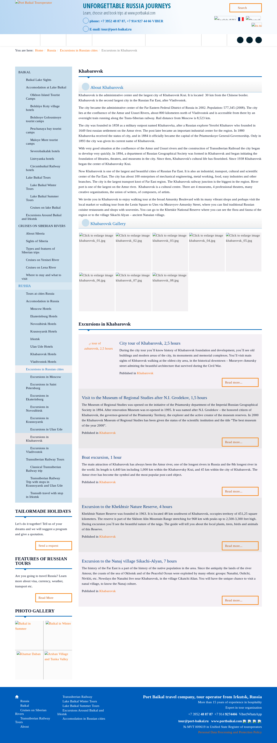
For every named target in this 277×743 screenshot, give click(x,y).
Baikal (82, 40)
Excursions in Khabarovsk (37, 438)
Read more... (233, 382)
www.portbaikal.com (226, 721)
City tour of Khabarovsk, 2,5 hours (149, 343)
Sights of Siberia (37, 241)
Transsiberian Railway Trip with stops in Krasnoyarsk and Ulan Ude (44, 481)
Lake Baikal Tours (38, 177)
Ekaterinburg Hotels (43, 316)
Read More (46, 597)
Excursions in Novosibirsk (37, 408)
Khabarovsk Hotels (43, 354)
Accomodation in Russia (42, 301)
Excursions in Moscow (45, 377)
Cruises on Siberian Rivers (122, 40)
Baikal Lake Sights (38, 79)
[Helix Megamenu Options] (22, 40)
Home (39, 50)
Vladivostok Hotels (43, 361)
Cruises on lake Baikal (45, 207)
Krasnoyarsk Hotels (43, 331)
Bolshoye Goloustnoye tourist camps (43, 119)
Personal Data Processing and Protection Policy (230, 732)
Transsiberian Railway (77, 696)
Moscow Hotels (40, 308)
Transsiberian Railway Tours (176, 40)
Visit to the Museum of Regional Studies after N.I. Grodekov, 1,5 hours (144, 397)
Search (242, 8)
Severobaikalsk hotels (45, 151)
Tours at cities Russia (40, 293)
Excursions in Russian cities (79, 50)
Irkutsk (35, 339)
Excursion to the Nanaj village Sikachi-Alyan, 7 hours (129, 561)
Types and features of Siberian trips (38, 250)
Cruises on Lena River (41, 267)
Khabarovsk (145, 373)
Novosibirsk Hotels (43, 324)
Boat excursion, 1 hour (102, 457)
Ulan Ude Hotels (41, 346)
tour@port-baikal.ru (116, 29)
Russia (56, 40)
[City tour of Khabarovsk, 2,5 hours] (99, 358)
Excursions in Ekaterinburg (37, 397)
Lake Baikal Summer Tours (80, 706)
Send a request (48, 545)
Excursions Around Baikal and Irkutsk (80, 712)
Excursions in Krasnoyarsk (37, 419)
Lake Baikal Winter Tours (79, 701)
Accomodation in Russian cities (83, 718)
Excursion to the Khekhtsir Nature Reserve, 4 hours (127, 506)
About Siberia (35, 233)
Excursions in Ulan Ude (46, 429)
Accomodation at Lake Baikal (46, 87)
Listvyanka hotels (42, 158)
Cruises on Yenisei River (42, 260)
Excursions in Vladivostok (37, 450)
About (217, 40)
